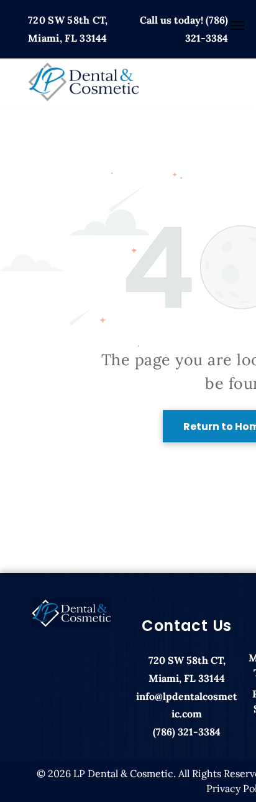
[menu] (237, 25)
